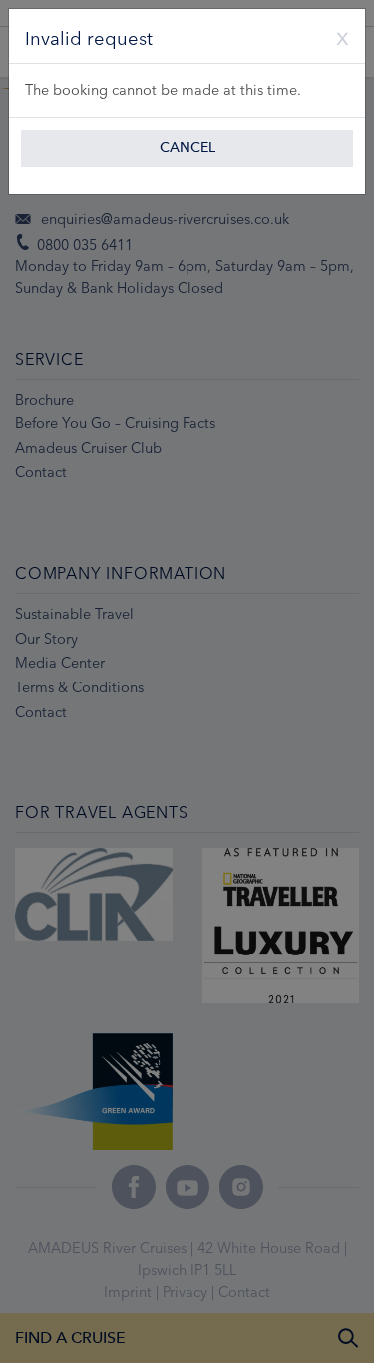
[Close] (335, 36)
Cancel (187, 147)
